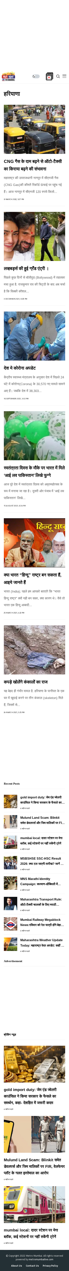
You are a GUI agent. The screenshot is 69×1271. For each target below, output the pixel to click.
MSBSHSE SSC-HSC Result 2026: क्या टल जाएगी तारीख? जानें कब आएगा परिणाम (42, 861)
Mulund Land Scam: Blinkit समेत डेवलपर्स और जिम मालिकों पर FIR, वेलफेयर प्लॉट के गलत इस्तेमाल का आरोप (42, 820)
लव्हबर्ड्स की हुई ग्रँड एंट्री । (26, 268)
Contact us (32, 1265)
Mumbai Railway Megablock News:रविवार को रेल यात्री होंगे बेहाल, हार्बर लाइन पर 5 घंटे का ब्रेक (42, 923)
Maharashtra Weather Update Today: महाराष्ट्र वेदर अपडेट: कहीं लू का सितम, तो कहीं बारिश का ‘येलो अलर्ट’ (42, 943)
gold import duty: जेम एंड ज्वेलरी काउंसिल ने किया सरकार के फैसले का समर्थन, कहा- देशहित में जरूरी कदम (41, 800)
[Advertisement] (34, 34)
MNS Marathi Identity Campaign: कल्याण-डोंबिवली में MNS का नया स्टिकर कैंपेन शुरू (39, 882)
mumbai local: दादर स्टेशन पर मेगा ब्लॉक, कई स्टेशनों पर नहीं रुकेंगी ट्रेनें (41, 840)
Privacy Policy (50, 1265)
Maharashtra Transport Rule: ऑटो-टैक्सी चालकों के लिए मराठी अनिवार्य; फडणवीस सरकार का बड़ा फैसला (41, 902)
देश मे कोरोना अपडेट (20, 368)
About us (16, 1265)
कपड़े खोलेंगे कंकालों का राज (26, 681)
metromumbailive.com (41, 1259)
